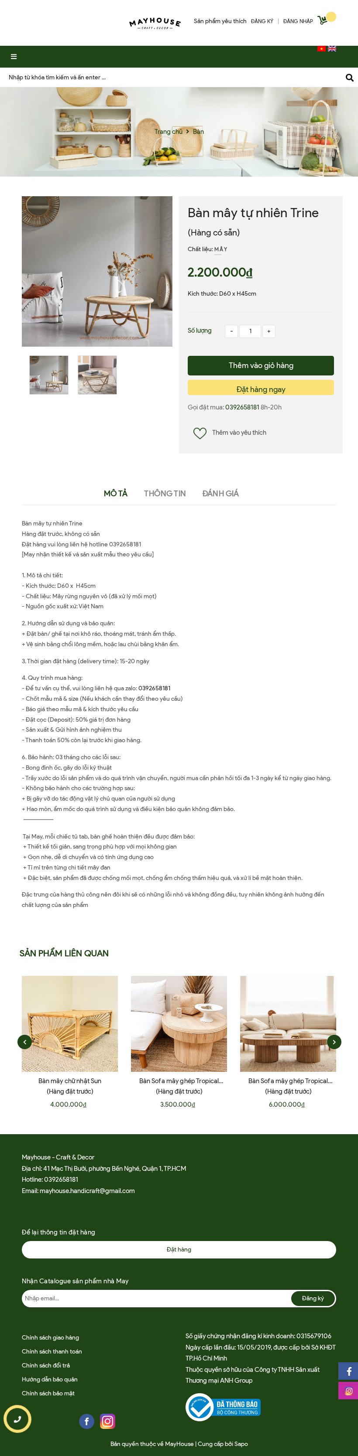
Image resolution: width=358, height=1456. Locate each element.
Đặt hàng (179, 1249)
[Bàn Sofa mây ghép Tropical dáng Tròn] (179, 1024)
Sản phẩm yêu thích (220, 21)
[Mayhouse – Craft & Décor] (155, 21)
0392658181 (243, 407)
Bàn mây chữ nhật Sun (70, 1081)
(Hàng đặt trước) (70, 1091)
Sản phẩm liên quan (64, 953)
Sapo (241, 1444)
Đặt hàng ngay (261, 389)
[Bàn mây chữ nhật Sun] (70, 1024)
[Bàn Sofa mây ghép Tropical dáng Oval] (288, 1024)
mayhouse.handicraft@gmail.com (87, 1191)
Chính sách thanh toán (52, 1351)
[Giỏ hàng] (323, 22)
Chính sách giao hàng (50, 1337)
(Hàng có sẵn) (214, 232)
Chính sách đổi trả (46, 1365)
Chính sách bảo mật (48, 1393)
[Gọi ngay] (17, 1419)
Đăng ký (313, 1298)
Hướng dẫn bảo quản (50, 1379)
